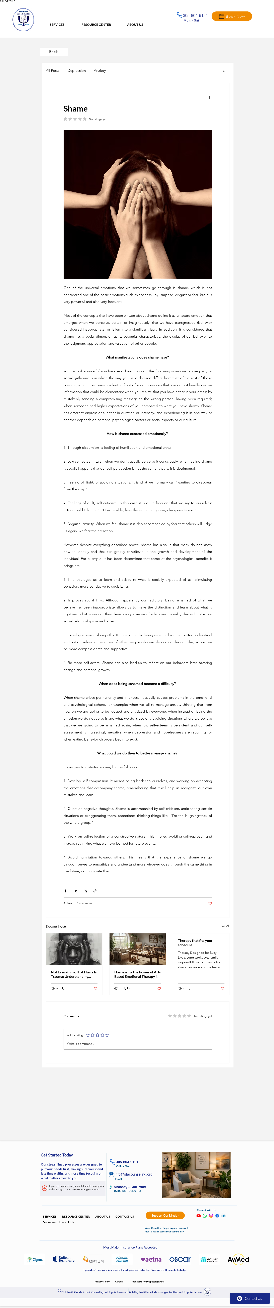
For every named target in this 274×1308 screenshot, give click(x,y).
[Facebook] (217, 1215)
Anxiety (100, 70)
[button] (224, 70)
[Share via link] (95, 891)
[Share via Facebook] (65, 891)
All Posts (53, 70)
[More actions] (209, 97)
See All (225, 926)
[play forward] (245, 1259)
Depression (77, 70)
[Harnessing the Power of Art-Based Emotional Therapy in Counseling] (138, 949)
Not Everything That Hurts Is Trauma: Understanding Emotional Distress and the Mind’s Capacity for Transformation (74, 974)
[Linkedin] (223, 1215)
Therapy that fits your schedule (195, 942)
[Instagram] (211, 1215)
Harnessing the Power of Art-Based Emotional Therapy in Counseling (137, 974)
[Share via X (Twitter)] (75, 891)
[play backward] (29, 1259)
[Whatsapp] (204, 1215)
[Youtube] (198, 1215)
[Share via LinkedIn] (85, 891)
